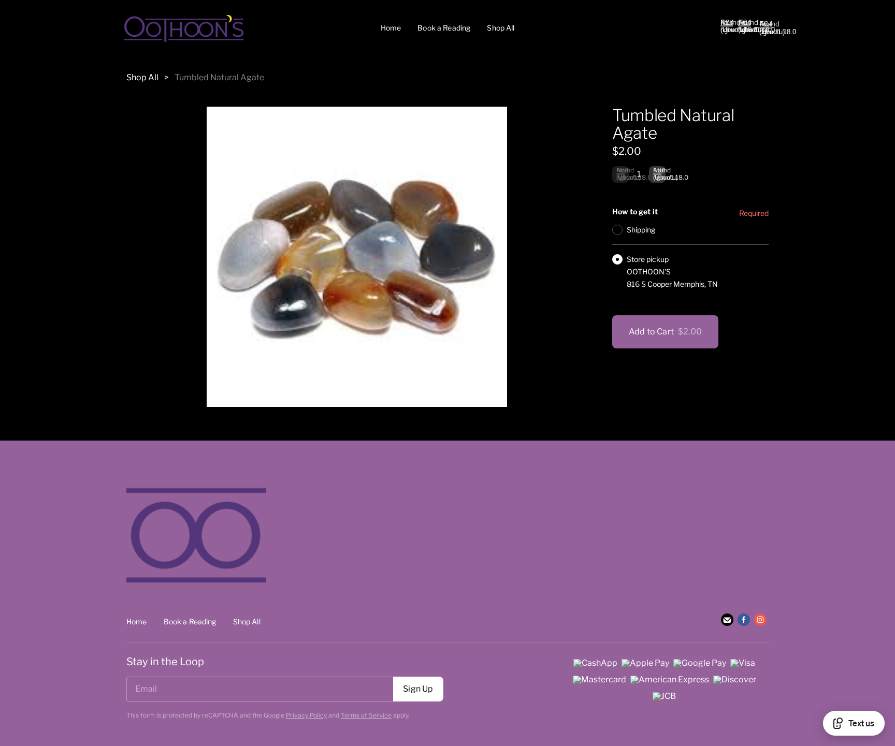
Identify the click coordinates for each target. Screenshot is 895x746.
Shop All (500, 27)
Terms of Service (366, 715)
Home (391, 27)
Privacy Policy (306, 715)
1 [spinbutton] (639, 174)
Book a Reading (443, 27)
